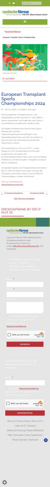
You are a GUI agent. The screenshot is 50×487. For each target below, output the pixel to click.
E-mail (10, 289)
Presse (15, 439)
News (27, 421)
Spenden (23, 439)
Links (27, 434)
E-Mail (8, 378)
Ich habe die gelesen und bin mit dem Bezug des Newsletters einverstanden (22, 391)
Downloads (18, 434)
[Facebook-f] (9, 3)
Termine (20, 421)
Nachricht (11, 299)
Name (10, 279)
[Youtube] (14, 3)
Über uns (11, 421)
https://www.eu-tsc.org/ (12, 184)
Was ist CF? (37, 421)
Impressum (33, 439)
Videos (29, 430)
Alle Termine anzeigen (24, 198)
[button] (25, 21)
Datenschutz (36, 434)
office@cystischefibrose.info (26, 246)
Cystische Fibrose (13, 32)
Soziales (31, 425)
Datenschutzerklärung (16, 326)
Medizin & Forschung (16, 430)
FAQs (10, 434)
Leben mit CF (20, 425)
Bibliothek (38, 430)
